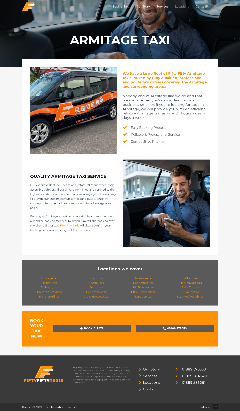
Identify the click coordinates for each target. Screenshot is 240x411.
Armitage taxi (49, 278)
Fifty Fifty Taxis (69, 225)
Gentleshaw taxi (96, 292)
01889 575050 (194, 369)
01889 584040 (194, 376)
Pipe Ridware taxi (190, 282)
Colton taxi (96, 287)
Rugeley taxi (190, 292)
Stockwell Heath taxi (190, 296)
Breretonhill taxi (49, 296)
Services (150, 376)
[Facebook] (215, 406)
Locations (151, 382)
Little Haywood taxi (143, 292)
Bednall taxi (49, 282)
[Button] (216, 6)
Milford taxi (190, 278)
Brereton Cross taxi (49, 292)
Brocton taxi (96, 278)
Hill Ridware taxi (143, 287)
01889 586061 (193, 382)
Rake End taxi (191, 287)
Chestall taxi (96, 282)
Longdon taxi (143, 296)
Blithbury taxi (49, 287)
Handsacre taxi (143, 278)
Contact (150, 389)
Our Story (151, 369)
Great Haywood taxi (96, 296)
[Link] (28, 6)
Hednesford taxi (143, 282)
